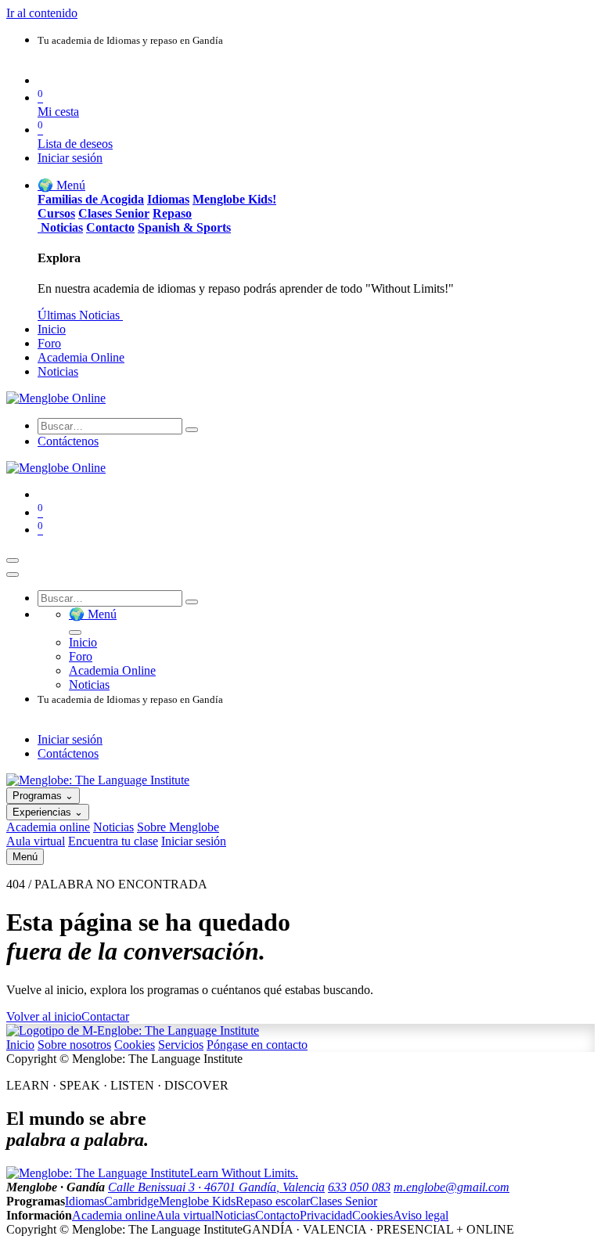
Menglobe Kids (197, 1201)
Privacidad (326, 1215)
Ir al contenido (41, 13)
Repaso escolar (273, 1201)
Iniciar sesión (70, 157)
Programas (43, 796)
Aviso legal (420, 1215)
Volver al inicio (43, 1016)
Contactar (105, 1016)
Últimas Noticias (80, 315)
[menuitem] (61, 185)
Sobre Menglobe (178, 827)
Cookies (134, 1044)
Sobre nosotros (74, 1044)
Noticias (113, 827)
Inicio (20, 1044)
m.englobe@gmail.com (451, 1187)
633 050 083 (359, 1187)
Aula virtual (35, 841)
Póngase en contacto (257, 1044)
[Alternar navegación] (12, 560)
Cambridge (131, 1201)
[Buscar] (191, 429)
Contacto (277, 1215)
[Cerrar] (12, 574)
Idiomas (84, 1201)
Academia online (48, 827)
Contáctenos (68, 441)
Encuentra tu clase (113, 841)
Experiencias (48, 812)
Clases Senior (343, 1201)
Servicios (180, 1044)
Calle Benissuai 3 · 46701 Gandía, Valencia (216, 1187)
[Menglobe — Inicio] (97, 780)
